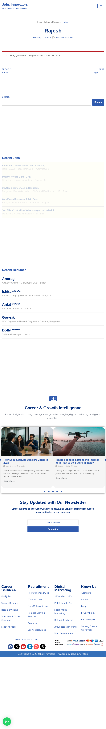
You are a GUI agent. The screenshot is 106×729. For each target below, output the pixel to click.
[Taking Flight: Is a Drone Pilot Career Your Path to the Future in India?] (79, 441)
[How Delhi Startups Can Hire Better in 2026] (27, 441)
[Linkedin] (30, 646)
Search (6, 96)
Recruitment (38, 586)
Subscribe (53, 529)
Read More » (9, 481)
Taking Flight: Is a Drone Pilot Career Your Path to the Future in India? (77, 461)
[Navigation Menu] (100, 6)
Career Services (8, 588)
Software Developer (52, 22)
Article (22, 466)
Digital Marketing (62, 588)
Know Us (88, 586)
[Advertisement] (53, 130)
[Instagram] (36, 646)
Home (39, 22)
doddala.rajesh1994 (64, 37)
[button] (7, 721)
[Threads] (43, 646)
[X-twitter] (17, 646)
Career (77, 466)
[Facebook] (10, 646)
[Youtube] (23, 646)
